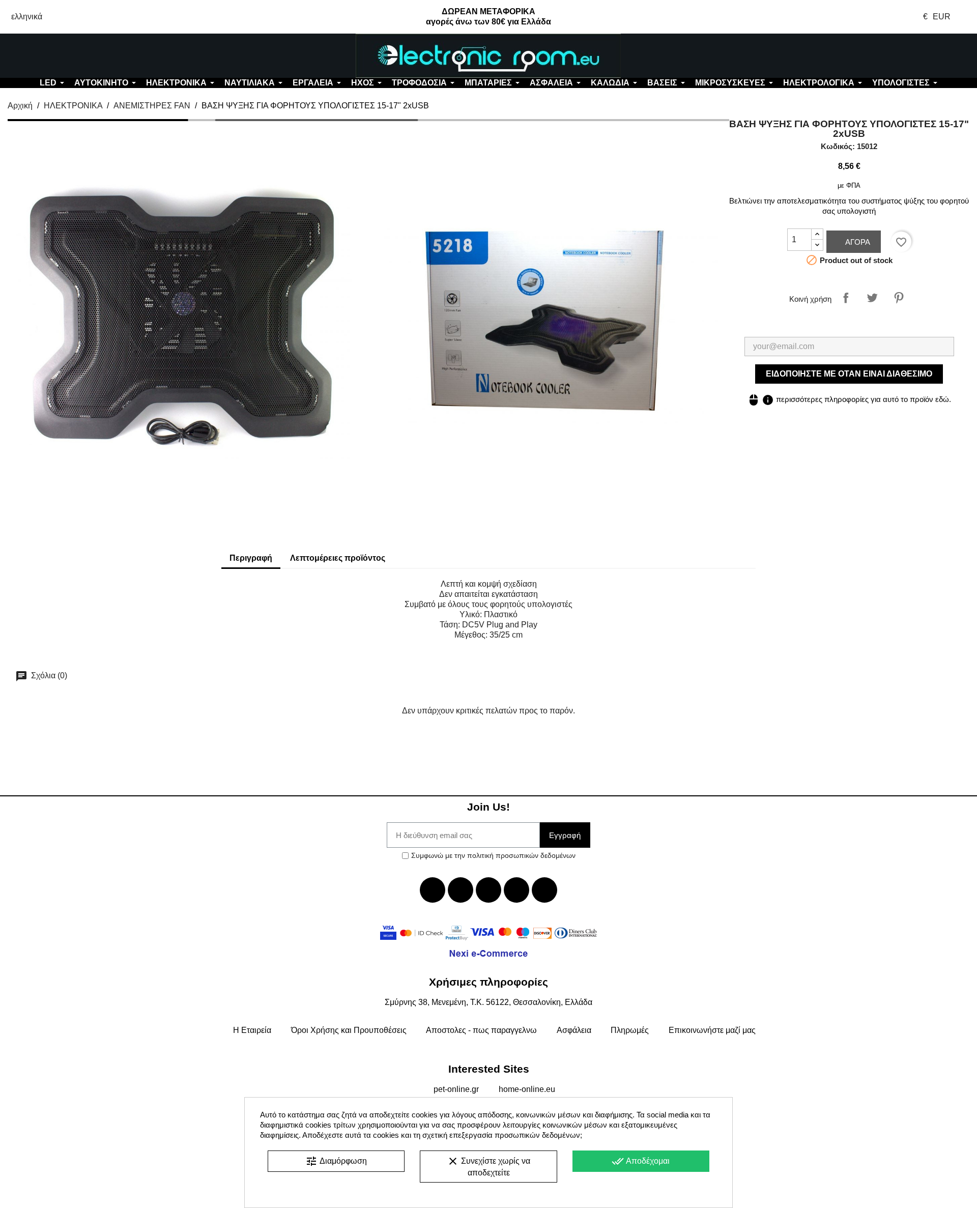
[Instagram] (516, 890)
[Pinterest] (544, 890)
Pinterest (898, 297)
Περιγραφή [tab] (250, 558)
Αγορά (856, 242)
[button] (81, 56)
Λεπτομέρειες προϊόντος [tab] (337, 558)
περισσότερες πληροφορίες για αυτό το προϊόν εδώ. (849, 399)
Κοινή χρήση (846, 297)
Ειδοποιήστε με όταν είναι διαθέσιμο (849, 373)
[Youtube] (488, 890)
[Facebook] (432, 890)
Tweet (872, 297)
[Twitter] (460, 890)
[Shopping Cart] (895, 56)
